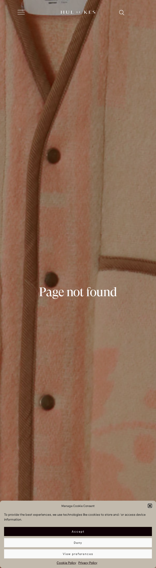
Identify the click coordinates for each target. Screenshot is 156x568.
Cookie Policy (66, 563)
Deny (78, 542)
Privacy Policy (87, 563)
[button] (150, 506)
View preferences (78, 554)
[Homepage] (78, 13)
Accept (78, 531)
